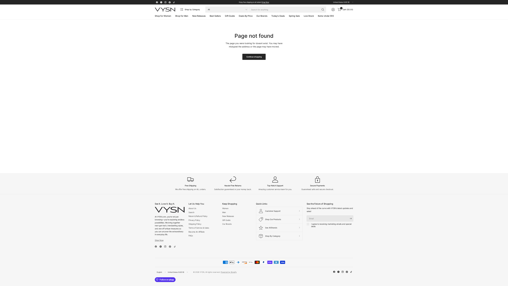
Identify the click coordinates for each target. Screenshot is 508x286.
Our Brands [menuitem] (261, 16)
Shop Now (265, 2)
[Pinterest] (169, 2)
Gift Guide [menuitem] (230, 16)
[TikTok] (174, 2)
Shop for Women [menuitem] (163, 16)
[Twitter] (161, 2)
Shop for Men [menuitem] (181, 16)
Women (225, 208)
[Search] (322, 9)
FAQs (191, 235)
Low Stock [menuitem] (309, 16)
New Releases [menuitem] (199, 16)
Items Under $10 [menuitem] (326, 16)
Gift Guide (226, 220)
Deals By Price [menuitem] (246, 16)
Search (191, 212)
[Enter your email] (350, 218)
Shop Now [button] (159, 240)
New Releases (228, 216)
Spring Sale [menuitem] (294, 16)
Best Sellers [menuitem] (215, 16)
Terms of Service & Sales (199, 228)
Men (224, 212)
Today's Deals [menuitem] (278, 16)
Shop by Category (192, 9)
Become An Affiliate (197, 232)
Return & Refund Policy (198, 216)
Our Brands (227, 224)
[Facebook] (157, 2)
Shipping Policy (195, 224)
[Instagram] (165, 2)
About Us (192, 208)
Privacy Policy (194, 220)
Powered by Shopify (229, 272)
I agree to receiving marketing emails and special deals (331, 225)
